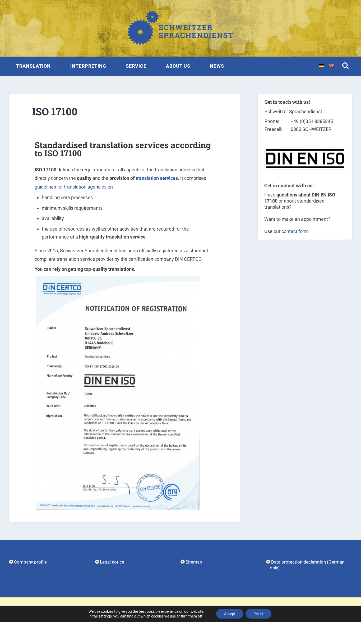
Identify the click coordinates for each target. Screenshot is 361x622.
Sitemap (194, 562)
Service (136, 66)
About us (178, 66)
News (217, 66)
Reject (258, 614)
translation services (157, 178)
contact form (294, 231)
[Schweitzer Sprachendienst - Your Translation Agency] (180, 28)
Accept (229, 614)
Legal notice (112, 562)
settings (105, 616)
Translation (33, 66)
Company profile (30, 562)
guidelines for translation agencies (71, 187)
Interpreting (88, 66)
